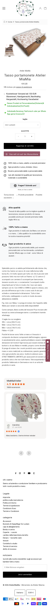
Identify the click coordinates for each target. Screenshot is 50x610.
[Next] (43, 45)
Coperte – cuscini (10, 532)
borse (10, 22)
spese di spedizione (24, 87)
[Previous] (6, 45)
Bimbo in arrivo (9, 530)
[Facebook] (15, 473)
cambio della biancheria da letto (15, 535)
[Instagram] (20, 473)
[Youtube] (29, 473)
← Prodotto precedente (24, 195)
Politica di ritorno (9, 503)
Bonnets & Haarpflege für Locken (16, 524)
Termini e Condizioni (11, 511)
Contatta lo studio (10, 544)
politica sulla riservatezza (13, 500)
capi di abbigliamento (11, 527)
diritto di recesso (9, 549)
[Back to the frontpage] (5, 22)
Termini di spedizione (11, 506)
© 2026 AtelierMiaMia (11, 585)
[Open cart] (45, 8)
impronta (6, 497)
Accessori (7, 521)
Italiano (20, 593)
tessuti (5, 541)
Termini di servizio (10, 546)
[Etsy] (34, 473)
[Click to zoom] (43, 31)
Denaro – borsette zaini (12, 538)
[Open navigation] (4, 8)
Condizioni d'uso (9, 508)
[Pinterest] (24, 473)
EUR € (31, 593)
